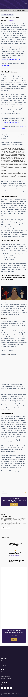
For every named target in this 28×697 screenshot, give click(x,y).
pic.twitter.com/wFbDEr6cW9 (11, 59)
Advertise (3, 663)
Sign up (14, 504)
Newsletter (3, 665)
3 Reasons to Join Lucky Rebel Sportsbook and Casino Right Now (15, 544)
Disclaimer (3, 671)
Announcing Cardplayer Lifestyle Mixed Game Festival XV (18, 553)
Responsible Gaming (5, 676)
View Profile (5, 527)
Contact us (3, 684)
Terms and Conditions (6, 678)
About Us (3, 660)
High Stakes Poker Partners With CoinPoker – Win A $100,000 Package (16, 562)
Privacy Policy (4, 674)
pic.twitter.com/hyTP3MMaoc (11, 122)
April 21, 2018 (6, 65)
